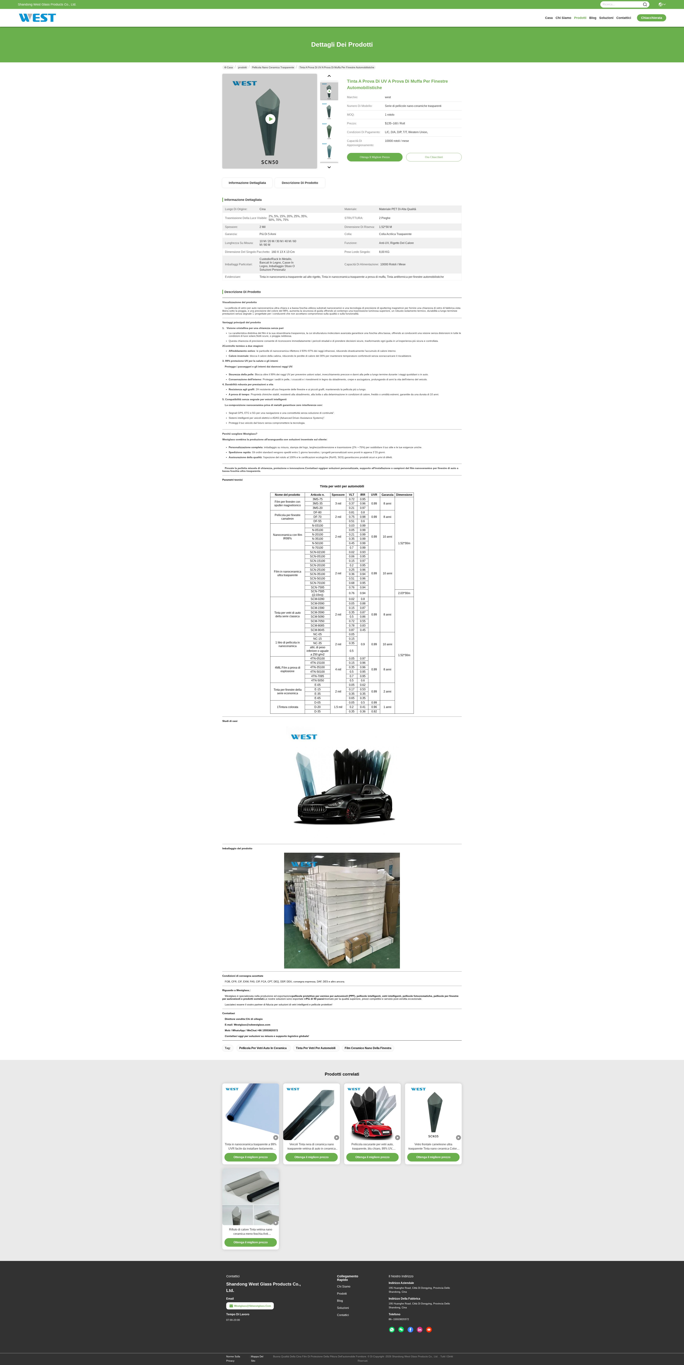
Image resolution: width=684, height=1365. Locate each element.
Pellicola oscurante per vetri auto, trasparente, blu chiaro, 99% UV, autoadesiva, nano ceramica (372, 1147)
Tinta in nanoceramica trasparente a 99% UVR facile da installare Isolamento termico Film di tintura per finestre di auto (250, 1147)
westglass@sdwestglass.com (252, 1305)
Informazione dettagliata (247, 183)
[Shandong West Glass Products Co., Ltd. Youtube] (429, 1330)
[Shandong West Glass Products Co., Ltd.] (37, 17)
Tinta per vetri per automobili (315, 1048)
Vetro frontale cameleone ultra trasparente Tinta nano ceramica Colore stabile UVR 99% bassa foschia (433, 1147)
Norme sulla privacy (233, 1358)
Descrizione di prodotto (300, 183)
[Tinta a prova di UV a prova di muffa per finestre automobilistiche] (269, 121)
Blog (592, 18)
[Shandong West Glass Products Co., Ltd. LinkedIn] (419, 1330)
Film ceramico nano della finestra (368, 1048)
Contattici (623, 18)
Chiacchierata (651, 18)
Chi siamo (563, 18)
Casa (549, 18)
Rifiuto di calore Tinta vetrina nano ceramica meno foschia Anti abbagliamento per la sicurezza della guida (250, 1232)
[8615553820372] (392, 1330)
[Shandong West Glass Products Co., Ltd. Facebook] (410, 1330)
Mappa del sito (257, 1358)
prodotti (580, 18)
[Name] (645, 4)
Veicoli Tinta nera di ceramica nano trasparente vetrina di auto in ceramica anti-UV (311, 1147)
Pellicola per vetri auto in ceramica (263, 1048)
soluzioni (606, 18)
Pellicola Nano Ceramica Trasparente (273, 67)
